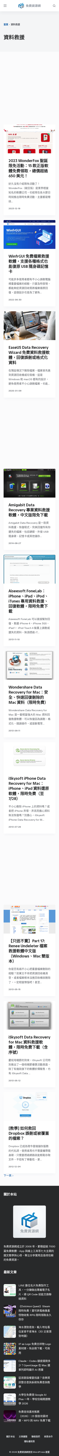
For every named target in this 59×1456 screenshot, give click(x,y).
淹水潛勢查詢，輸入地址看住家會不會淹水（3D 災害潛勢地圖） (35, 1331)
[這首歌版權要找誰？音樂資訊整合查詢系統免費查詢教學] (10, 1382)
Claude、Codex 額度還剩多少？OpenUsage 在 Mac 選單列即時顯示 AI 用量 (34, 1365)
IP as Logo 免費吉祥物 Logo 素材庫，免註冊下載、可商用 (35, 1348)
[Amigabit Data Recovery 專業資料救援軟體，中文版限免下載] (30, 483)
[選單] (5, 5)
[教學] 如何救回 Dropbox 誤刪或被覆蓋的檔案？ (29, 1133)
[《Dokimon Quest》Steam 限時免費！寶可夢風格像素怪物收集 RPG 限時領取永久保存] (10, 1311)
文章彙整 (23, 1436)
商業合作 (48, 1436)
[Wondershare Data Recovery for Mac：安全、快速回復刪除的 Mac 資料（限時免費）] (30, 665)
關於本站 (10, 1436)
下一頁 (8, 1175)
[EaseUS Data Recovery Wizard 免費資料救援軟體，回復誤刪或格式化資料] (30, 325)
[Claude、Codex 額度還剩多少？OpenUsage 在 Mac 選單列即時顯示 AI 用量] (10, 1366)
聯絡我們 (35, 1436)
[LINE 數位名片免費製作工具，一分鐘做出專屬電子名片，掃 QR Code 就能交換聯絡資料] (10, 1290)
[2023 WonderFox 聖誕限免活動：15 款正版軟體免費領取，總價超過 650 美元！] (30, 139)
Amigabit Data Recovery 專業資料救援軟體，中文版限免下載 (29, 510)
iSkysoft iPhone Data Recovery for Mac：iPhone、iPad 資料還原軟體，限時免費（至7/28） (29, 788)
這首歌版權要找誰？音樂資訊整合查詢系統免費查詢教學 (34, 1382)
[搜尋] (54, 6)
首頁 (6, 24)
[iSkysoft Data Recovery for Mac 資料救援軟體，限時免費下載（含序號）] (30, 1015)
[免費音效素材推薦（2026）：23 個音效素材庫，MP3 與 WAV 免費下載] (10, 1416)
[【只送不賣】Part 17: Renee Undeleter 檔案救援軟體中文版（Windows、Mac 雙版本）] (30, 919)
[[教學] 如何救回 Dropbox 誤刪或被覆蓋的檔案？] (30, 1106)
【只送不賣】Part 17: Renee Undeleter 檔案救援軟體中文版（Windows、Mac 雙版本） (29, 951)
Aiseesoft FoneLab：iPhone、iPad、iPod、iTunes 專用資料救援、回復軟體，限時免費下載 (28, 601)
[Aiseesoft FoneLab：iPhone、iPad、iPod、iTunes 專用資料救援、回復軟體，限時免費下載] (30, 569)
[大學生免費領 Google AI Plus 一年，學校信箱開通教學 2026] (10, 1399)
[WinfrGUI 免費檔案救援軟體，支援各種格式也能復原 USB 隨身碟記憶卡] (30, 234)
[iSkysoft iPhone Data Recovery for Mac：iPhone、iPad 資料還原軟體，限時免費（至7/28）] (30, 756)
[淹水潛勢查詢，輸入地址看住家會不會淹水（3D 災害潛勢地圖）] (10, 1332)
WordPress (39, 1452)
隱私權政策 (29, 1441)
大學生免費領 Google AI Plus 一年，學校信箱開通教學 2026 (34, 1399)
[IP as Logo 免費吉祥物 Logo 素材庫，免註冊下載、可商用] (10, 1349)
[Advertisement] (29, 89)
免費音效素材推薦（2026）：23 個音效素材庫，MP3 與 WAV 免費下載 (34, 1416)
